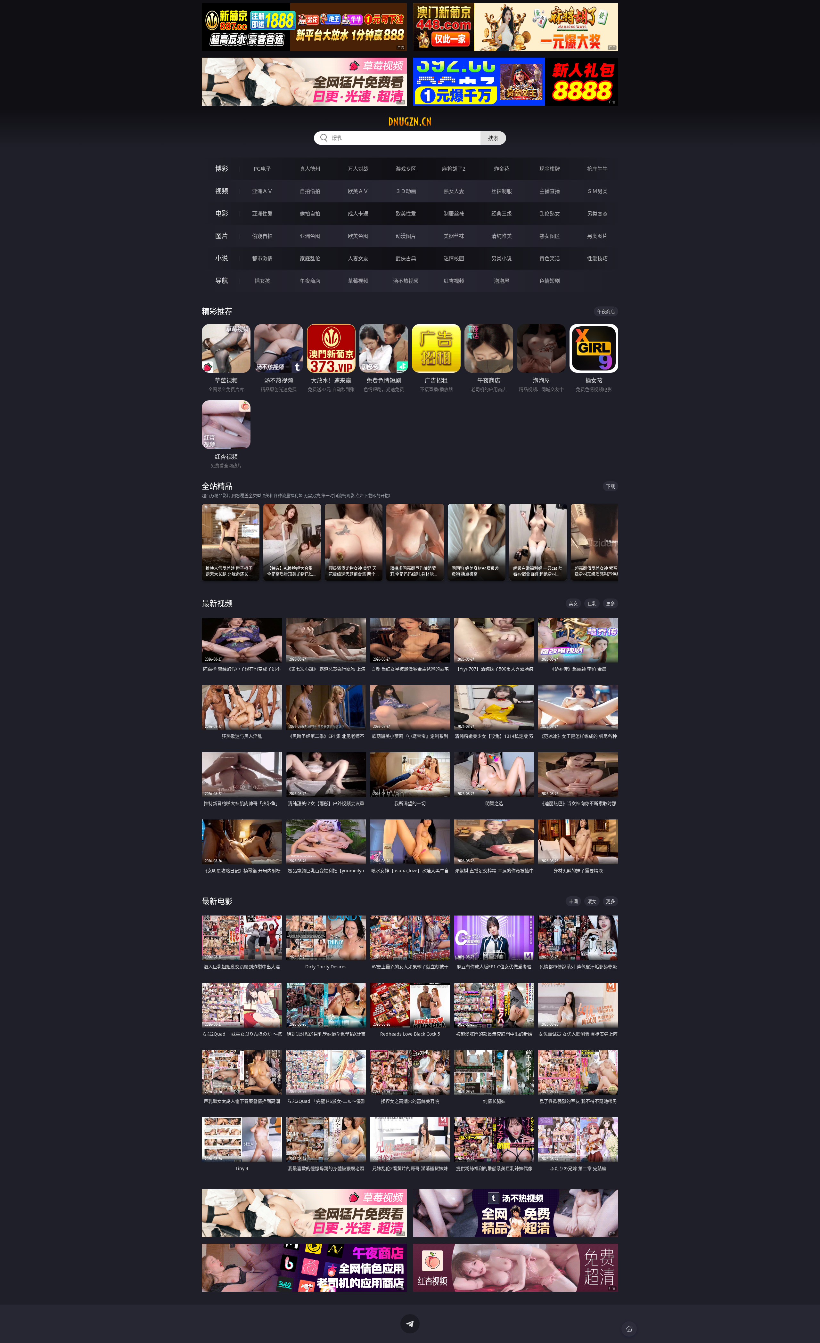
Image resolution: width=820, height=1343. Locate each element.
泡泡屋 (501, 280)
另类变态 (597, 213)
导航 (221, 280)
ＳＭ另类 (597, 191)
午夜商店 (310, 280)
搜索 (493, 138)
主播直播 (549, 191)
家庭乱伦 (310, 258)
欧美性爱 (406, 213)
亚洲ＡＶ (262, 191)
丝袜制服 (501, 191)
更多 (610, 603)
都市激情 (262, 258)
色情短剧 (549, 280)
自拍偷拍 (310, 191)
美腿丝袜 (454, 236)
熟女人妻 (454, 191)
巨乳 (591, 603)
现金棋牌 (549, 168)
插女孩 (262, 280)
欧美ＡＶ (358, 191)
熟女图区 (549, 236)
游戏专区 (406, 168)
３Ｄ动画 (406, 191)
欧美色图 (358, 236)
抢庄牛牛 (597, 168)
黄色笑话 (549, 258)
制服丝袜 (454, 213)
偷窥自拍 (262, 236)
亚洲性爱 (262, 213)
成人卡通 (358, 213)
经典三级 (501, 213)
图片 (221, 236)
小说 (221, 258)
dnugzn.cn (410, 121)
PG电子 (262, 168)
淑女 (591, 901)
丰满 (573, 901)
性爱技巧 (597, 258)
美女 (573, 603)
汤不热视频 (406, 280)
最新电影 (217, 901)
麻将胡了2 (453, 168)
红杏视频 (454, 280)
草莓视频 (358, 280)
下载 (610, 486)
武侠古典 (406, 258)
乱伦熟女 (549, 213)
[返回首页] (629, 1329)
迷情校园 (454, 258)
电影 (221, 213)
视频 (221, 191)
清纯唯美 (501, 236)
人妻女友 (358, 258)
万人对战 (358, 168)
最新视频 (217, 603)
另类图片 (597, 236)
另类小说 (501, 258)
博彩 (221, 168)
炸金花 (501, 168)
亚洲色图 (310, 236)
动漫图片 (406, 236)
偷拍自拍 (310, 213)
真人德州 (310, 168)
